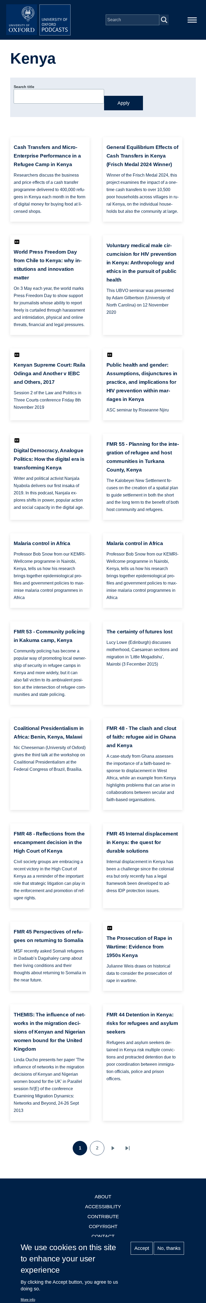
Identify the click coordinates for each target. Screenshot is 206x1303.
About (103, 1196)
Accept (141, 1248)
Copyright (103, 1226)
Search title (24, 87)
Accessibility (103, 1206)
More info (28, 1300)
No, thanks (169, 1248)
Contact (103, 1236)
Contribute (103, 1216)
